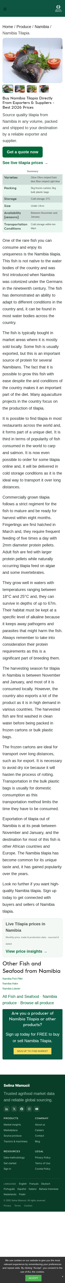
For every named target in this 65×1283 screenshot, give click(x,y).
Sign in (7, 1168)
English (23, 1183)
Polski (22, 1194)
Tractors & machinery (16, 1141)
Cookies (28, 1205)
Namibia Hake (10, 983)
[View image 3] (31, 89)
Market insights (12, 1124)
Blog (37, 1141)
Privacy (7, 1205)
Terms (17, 1205)
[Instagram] (29, 1109)
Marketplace (11, 1130)
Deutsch (45, 1183)
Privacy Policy (42, 1157)
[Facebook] (22, 1109)
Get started (10, 1163)
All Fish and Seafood (20, 996)
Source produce (13, 1135)
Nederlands (10, 1194)
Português (9, 1188)
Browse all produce (37, 1003)
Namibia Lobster (11, 988)
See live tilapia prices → (25, 162)
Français (33, 1183)
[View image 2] (19, 89)
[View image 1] (7, 89)
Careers (39, 1130)
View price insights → (26, 951)
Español (22, 1188)
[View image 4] (43, 89)
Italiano (32, 1188)
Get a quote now (22, 152)
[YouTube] (37, 1109)
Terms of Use (42, 1163)
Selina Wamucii (17, 1085)
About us (40, 1124)
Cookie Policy (42, 1168)
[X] (14, 1109)
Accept (33, 1278)
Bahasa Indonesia (48, 1188)
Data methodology (14, 1157)
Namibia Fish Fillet (12, 978)
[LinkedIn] (7, 1109)
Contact (39, 1135)
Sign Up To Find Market (32, 1051)
